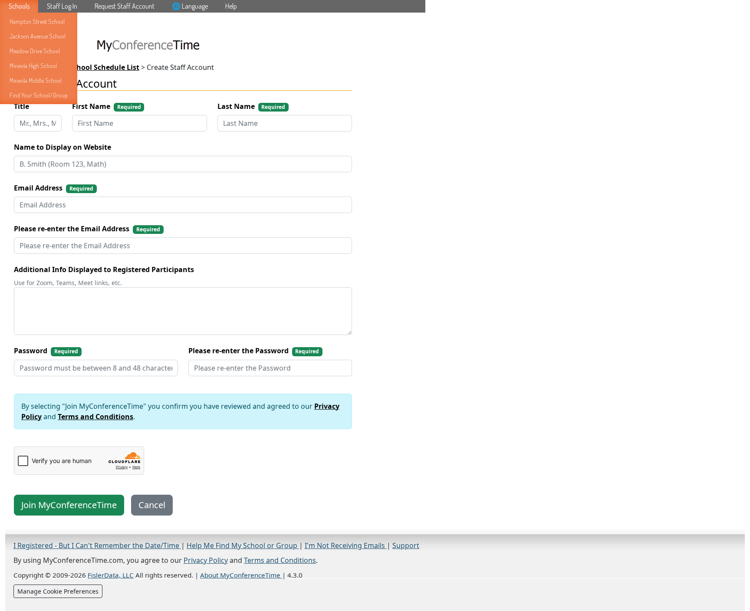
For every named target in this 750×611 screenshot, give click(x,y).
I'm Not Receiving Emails (346, 545)
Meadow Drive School (35, 51)
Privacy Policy (206, 560)
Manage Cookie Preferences (58, 591)
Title (21, 106)
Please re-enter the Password (253, 350)
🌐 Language (190, 6)
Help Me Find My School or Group (243, 545)
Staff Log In (62, 6)
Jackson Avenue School (38, 36)
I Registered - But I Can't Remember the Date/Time (97, 545)
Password (46, 350)
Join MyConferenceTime (69, 505)
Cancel (151, 505)
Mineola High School (33, 65)
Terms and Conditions (95, 416)
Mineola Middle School (36, 80)
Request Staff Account (125, 6)
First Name (106, 106)
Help (231, 6)
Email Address (53, 188)
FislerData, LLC (111, 575)
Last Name (251, 106)
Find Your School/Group (39, 95)
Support (405, 545)
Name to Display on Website (62, 147)
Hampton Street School (37, 21)
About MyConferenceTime (241, 575)
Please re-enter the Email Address (87, 228)
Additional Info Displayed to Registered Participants (104, 269)
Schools (19, 6)
